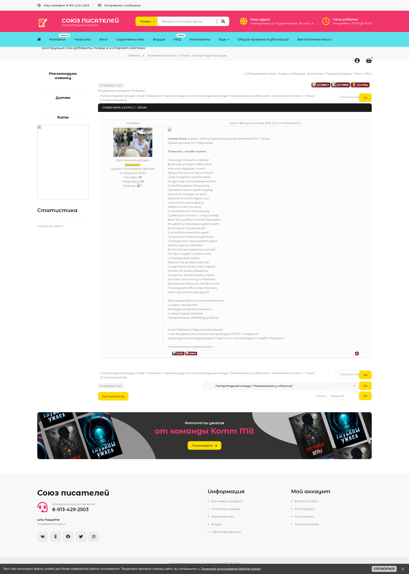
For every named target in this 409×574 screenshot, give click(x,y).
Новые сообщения (291, 73)
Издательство (222, 516)
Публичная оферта (225, 532)
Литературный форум (117, 95)
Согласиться (384, 568)
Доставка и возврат (226, 501)
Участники (315, 73)
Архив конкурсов (177, 95)
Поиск (358, 73)
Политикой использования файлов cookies (231, 568)
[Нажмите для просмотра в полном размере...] (169, 130)
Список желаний (306, 524)
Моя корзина (304, 516)
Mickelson (138, 90)
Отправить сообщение (122, 5)
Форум (216, 524)
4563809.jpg (199, 317)
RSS (367, 73)
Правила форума (338, 73)
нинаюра (133, 123)
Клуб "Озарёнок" (149, 95)
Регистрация (304, 508)
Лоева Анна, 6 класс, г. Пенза (293, 95)
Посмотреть (202, 445)
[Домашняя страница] (191, 353)
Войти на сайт (306, 501)
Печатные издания (225, 508)
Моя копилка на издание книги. (190, 346)
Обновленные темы (261, 73)
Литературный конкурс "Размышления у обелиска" (230, 95)
